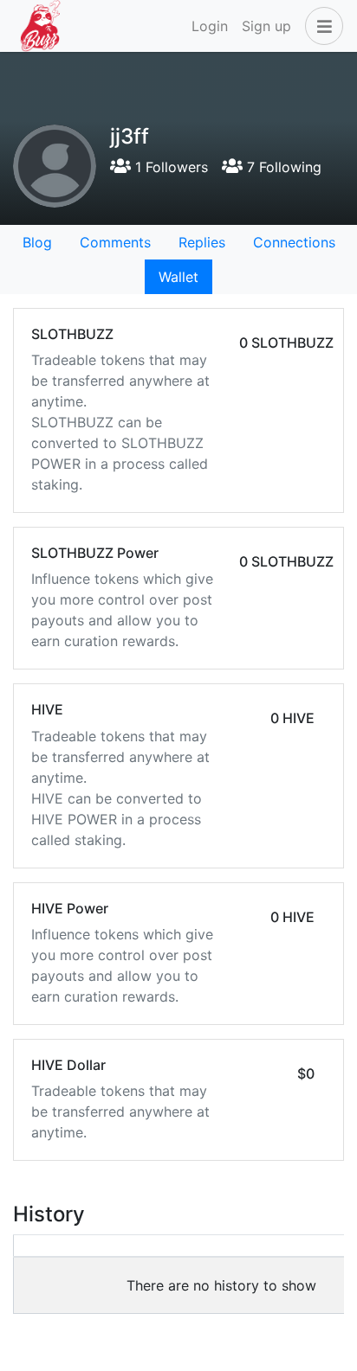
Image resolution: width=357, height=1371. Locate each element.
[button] (320, 26)
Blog (37, 242)
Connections (294, 242)
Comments (115, 242)
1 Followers (169, 167)
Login (209, 26)
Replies (201, 242)
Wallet (178, 276)
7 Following (282, 167)
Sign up (266, 26)
